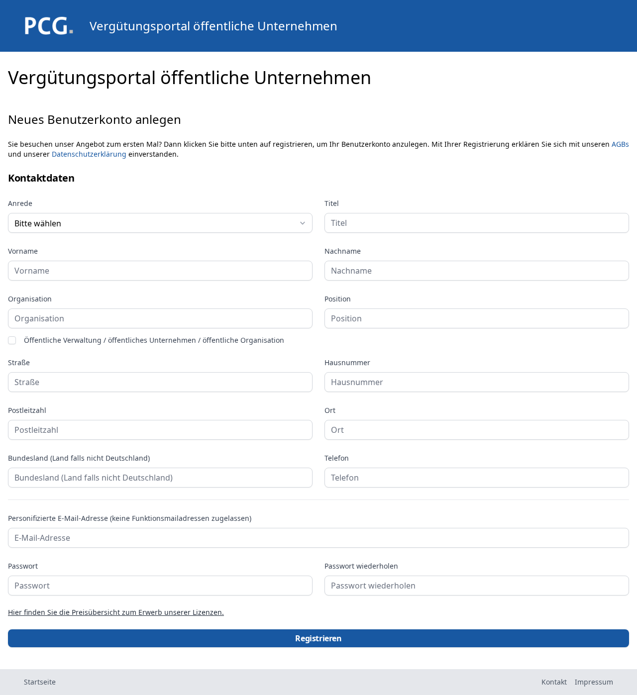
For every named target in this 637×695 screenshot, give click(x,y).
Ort (329, 410)
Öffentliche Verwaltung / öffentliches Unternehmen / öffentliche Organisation (154, 340)
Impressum (594, 682)
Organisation (30, 299)
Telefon (336, 458)
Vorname (23, 251)
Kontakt (554, 682)
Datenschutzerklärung (89, 154)
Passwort (23, 566)
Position (337, 299)
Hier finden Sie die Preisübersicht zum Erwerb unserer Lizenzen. (116, 612)
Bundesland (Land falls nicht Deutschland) (79, 458)
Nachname (342, 251)
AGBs (620, 144)
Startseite (40, 682)
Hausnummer (347, 363)
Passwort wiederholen (361, 566)
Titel (331, 203)
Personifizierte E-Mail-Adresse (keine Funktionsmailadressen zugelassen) (129, 518)
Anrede (20, 203)
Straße (19, 363)
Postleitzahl (27, 410)
